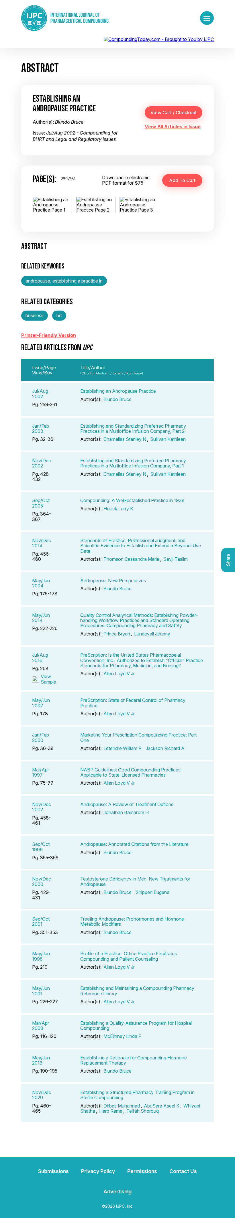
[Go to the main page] (65, 18)
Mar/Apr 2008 (40, 1025)
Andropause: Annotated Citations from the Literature (134, 844)
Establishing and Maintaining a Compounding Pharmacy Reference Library (137, 990)
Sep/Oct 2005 (41, 503)
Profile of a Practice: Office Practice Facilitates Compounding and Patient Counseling (128, 956)
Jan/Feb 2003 (40, 428)
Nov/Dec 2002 (41, 463)
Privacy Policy (98, 1171)
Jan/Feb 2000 (40, 737)
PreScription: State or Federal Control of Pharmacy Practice (132, 702)
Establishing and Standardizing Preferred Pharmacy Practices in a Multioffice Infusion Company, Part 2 (133, 428)
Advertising (117, 1192)
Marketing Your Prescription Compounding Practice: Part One (138, 737)
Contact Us (183, 1171)
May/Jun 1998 (41, 956)
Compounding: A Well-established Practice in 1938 (132, 500)
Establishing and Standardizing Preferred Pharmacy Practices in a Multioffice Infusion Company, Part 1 (133, 463)
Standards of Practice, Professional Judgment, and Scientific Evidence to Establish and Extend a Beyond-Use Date (140, 546)
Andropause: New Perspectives (113, 580)
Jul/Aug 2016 (40, 657)
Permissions (142, 1171)
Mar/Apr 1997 (40, 772)
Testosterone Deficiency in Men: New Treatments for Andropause (135, 881)
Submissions (53, 1171)
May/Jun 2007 (41, 702)
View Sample (48, 679)
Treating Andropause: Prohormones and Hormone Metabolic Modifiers (132, 921)
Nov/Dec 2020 (41, 1094)
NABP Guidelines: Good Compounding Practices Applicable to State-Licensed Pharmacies (130, 772)
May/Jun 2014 (41, 617)
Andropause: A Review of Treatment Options (126, 804)
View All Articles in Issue (173, 126)
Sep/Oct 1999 (41, 846)
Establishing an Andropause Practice (118, 391)
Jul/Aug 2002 (40, 393)
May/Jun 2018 (41, 1060)
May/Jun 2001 (41, 990)
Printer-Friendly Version (48, 335)
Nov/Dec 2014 (41, 543)
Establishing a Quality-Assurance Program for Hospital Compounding (136, 1025)
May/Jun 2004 (41, 583)
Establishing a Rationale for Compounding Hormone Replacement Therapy (133, 1060)
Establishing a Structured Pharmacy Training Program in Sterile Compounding (137, 1094)
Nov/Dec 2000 (41, 881)
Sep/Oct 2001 (41, 921)
